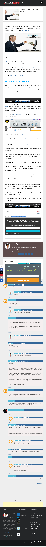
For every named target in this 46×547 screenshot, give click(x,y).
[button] (23, 266)
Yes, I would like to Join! (23, 280)
